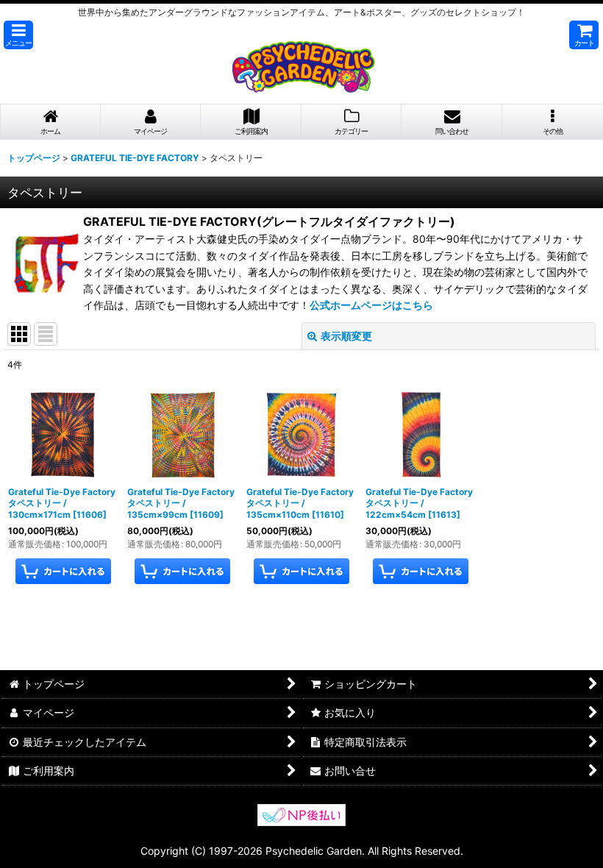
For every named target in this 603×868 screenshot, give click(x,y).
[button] (18, 35)
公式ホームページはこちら (371, 305)
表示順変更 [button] (346, 336)
